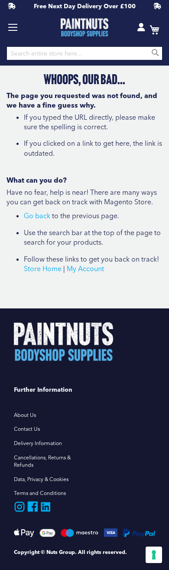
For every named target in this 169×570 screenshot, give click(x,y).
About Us (25, 415)
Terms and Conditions (40, 493)
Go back (37, 215)
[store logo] (84, 27)
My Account (85, 268)
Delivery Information (38, 443)
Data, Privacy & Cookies (41, 479)
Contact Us (27, 429)
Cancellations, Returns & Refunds (42, 461)
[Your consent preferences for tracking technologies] (154, 555)
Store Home (43, 268)
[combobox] (84, 53)
